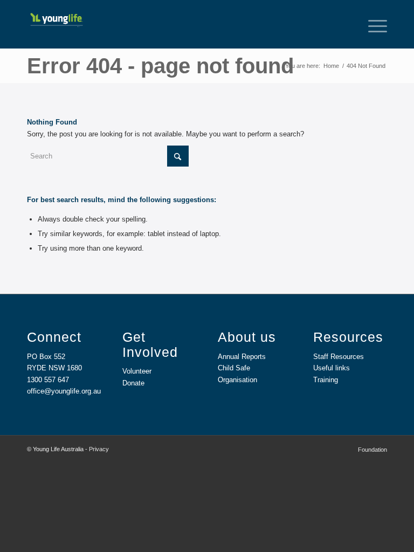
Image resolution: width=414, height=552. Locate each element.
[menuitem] (372, 24)
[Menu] (372, 24)
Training (325, 380)
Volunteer (136, 371)
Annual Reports (242, 357)
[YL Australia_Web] (56, 16)
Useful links (331, 368)
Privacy (99, 449)
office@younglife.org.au (64, 391)
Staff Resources (338, 357)
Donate (133, 383)
